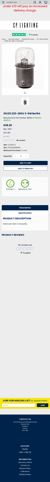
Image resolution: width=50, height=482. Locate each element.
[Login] (40, 3)
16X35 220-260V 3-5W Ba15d (13, 41)
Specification (25, 213)
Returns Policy (25, 468)
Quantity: (7, 156)
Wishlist (25, 449)
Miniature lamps (13, 39)
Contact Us (25, 465)
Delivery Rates (25, 474)
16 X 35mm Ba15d (42, 39)
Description (25, 207)
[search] (35, 3)
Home (4, 39)
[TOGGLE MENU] (3, 3)
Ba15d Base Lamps (28, 39)
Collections (25, 471)
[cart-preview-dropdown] (45, 2)
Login (21, 452)
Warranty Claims (25, 462)
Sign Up (28, 452)
